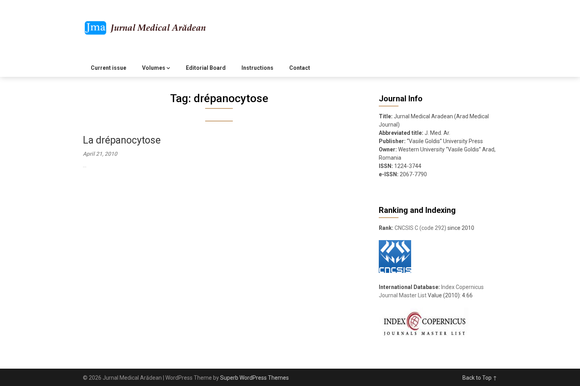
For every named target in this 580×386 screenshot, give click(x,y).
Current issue (108, 68)
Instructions (257, 68)
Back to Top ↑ (479, 378)
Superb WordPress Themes (254, 378)
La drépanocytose (122, 140)
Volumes (153, 68)
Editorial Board (206, 68)
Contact (299, 68)
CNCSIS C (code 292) (420, 228)
